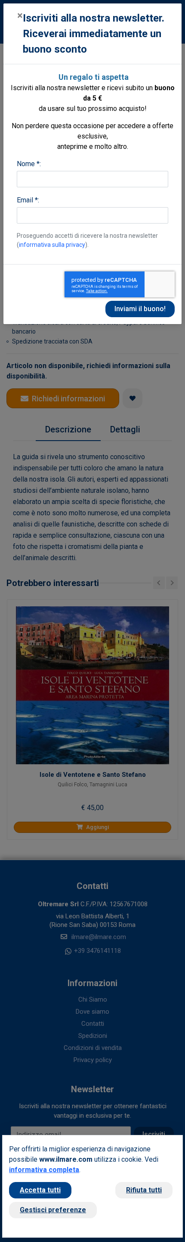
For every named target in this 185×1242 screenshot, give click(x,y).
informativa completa (44, 1170)
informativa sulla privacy (52, 244)
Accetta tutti (40, 1190)
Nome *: (29, 164)
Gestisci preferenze (53, 1210)
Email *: (28, 200)
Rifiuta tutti (144, 1190)
